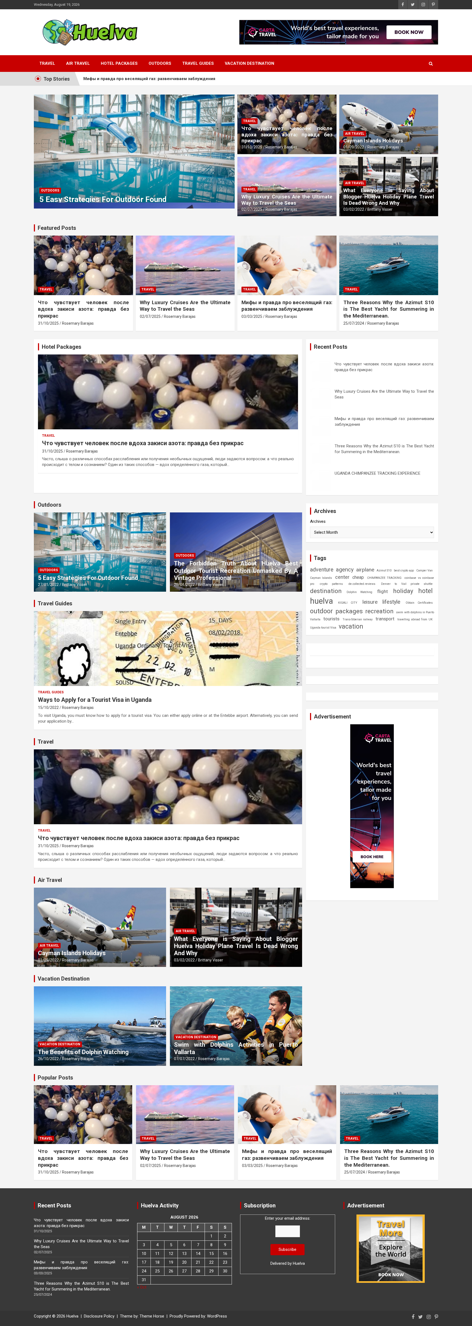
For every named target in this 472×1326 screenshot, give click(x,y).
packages (349, 611)
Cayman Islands (321, 578)
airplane (365, 570)
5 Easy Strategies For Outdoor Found (103, 199)
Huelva (299, 1263)
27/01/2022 (48, 584)
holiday (403, 591)
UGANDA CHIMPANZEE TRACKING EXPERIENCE (377, 473)
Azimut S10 (384, 570)
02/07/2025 (251, 209)
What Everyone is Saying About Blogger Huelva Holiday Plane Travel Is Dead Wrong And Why (388, 196)
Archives (318, 521)
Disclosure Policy (99, 1316)
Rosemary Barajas (281, 147)
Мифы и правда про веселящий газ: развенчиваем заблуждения (286, 305)
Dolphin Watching (359, 592)
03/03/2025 (251, 316)
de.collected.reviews (362, 584)
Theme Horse (152, 1316)
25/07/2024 (353, 323)
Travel (47, 63)
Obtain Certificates (419, 603)
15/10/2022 (48, 707)
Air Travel (78, 63)
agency (345, 569)
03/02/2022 (353, 209)
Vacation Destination (249, 63)
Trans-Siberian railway (358, 619)
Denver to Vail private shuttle (407, 584)
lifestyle (391, 602)
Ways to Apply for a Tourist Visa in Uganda (95, 699)
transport (385, 618)
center (342, 577)
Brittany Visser (380, 209)
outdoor (321, 611)
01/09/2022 (353, 147)
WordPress (217, 1316)
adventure (322, 570)
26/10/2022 (48, 1059)
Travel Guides (198, 63)
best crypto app (404, 570)
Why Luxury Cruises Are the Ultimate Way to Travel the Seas (286, 199)
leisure (369, 602)
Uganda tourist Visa (323, 627)
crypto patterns (331, 584)
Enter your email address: (287, 1241)
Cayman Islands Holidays (373, 140)
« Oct (141, 1287)
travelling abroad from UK (415, 619)
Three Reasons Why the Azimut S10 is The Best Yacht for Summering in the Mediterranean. (172, 78)
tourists (331, 618)
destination (326, 591)
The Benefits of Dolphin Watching (83, 1052)
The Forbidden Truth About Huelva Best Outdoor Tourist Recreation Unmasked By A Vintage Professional (236, 570)
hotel (425, 591)
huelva (321, 601)
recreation (379, 611)
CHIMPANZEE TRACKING (384, 578)
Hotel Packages (119, 63)
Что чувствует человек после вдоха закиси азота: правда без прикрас (286, 134)
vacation (351, 626)
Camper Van (424, 570)
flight (382, 591)
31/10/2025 (251, 147)
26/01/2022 (184, 584)
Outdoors (160, 63)
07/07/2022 (184, 1059)
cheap (358, 577)
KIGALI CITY (348, 603)
